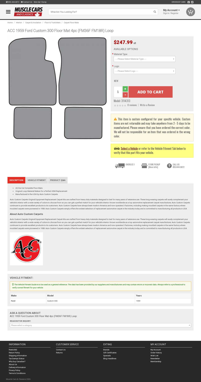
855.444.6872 (13, 2)
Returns (59, 353)
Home (10, 22)
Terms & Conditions (17, 373)
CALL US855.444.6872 (178, 166)
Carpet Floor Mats (71, 22)
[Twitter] (192, 2)
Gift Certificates (109, 353)
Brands (106, 350)
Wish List (154, 355)
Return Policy (14, 353)
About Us (13, 364)
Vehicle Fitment (37, 180)
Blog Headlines (109, 358)
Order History (156, 353)
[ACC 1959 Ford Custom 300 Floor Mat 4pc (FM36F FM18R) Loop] (58, 88)
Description (16, 180)
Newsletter (155, 358)
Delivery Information (17, 367)
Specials (107, 355)
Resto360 (13, 350)
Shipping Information (18, 355)
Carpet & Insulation (33, 22)
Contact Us (27, 2)
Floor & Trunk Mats (52, 22)
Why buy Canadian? (17, 361)
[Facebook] (189, 2)
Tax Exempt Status (16, 358)
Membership (156, 361)
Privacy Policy (14, 370)
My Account (156, 350)
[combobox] (145, 59)
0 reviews (132, 105)
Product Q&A (57, 180)
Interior (19, 22)
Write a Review (147, 105)
